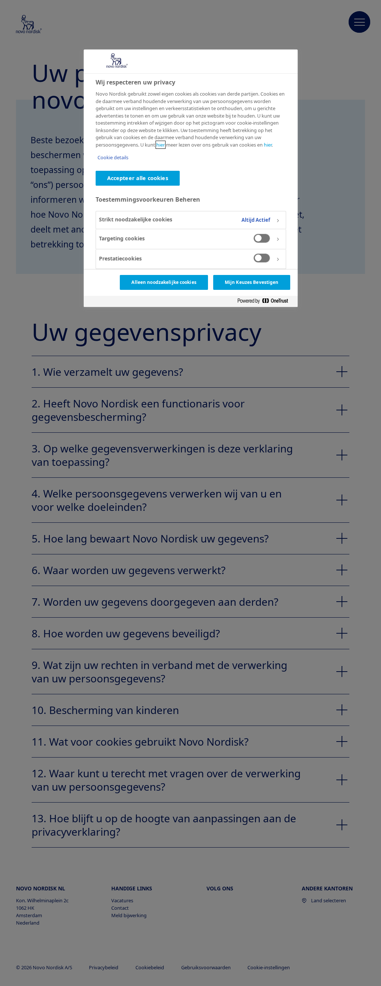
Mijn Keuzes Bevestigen (252, 282)
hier (160, 144)
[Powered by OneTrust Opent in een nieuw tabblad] (265, 301)
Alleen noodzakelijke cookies (163, 282)
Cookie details (112, 157)
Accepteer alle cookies (137, 178)
